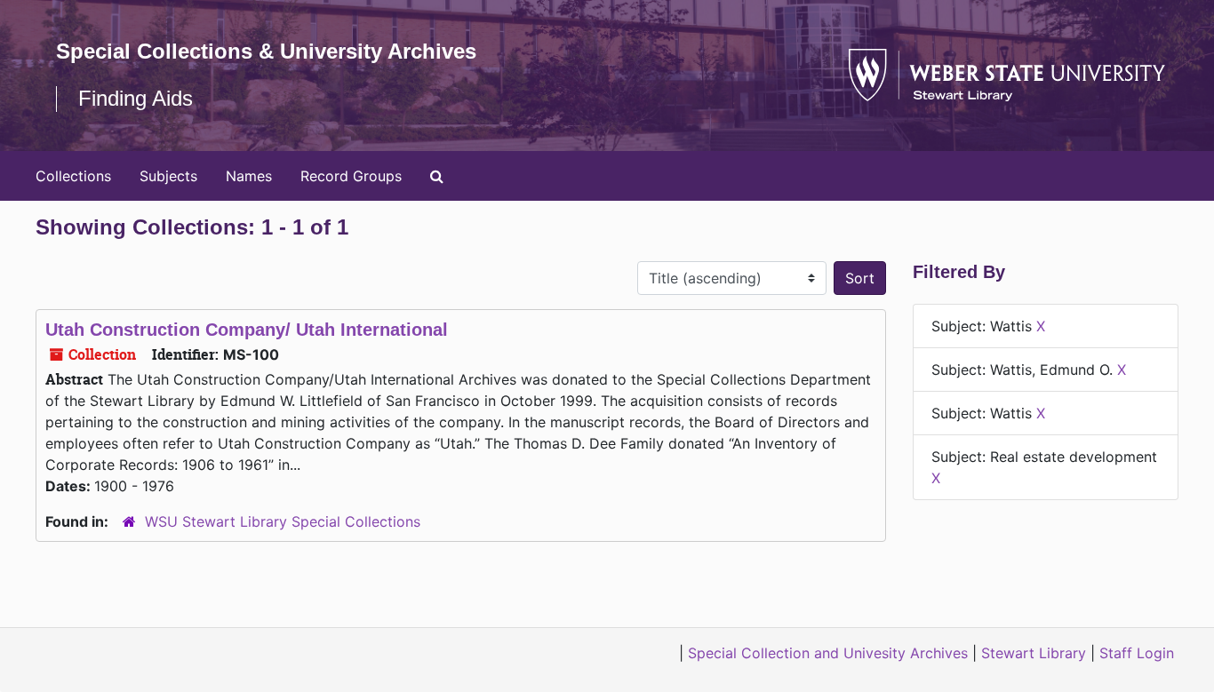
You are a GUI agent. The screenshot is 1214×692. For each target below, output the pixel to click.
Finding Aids (135, 98)
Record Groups (351, 176)
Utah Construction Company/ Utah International (246, 329)
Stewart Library (1033, 653)
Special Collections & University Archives (266, 51)
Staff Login (1136, 653)
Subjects (168, 176)
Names (249, 176)
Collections (73, 176)
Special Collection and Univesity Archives (828, 653)
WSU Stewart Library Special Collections (282, 521)
